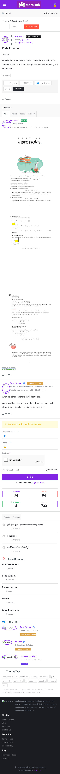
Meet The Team (8, 719)
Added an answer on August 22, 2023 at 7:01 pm (27, 390)
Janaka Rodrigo (28, 656)
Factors (5, 599)
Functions (12, 536)
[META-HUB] (29, 4)
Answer (18, 88)
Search (8, 13)
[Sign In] (55, 4)
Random (31, 114)
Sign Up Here (38, 483)
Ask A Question (51, 13)
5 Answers (16, 528)
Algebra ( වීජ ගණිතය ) (25, 43)
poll (52, 677)
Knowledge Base (9, 755)
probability (7, 681)
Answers (16, 517)
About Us (6, 726)
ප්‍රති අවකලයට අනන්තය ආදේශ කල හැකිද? (25, 524)
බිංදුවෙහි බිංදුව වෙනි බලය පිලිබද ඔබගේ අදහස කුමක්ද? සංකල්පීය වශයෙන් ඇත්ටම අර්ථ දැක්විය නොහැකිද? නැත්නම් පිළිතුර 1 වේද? (28, 690)
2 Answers (10, 591)
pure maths (18, 681)
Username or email (10, 431)
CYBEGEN (37, 770)
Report (7, 99)
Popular (7, 517)
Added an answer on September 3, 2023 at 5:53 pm (29, 127)
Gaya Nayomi (26, 627)
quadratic (32, 681)
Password (7, 442)
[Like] (11, 35)
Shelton (18, 642)
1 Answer (10, 568)
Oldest (14, 114)
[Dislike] (11, 43)
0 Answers (10, 580)
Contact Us (6, 730)
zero (5, 685)
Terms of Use (7, 739)
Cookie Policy (7, 746)
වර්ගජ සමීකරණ (9, 576)
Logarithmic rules (10, 610)
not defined (44, 677)
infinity (34, 677)
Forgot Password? (51, 470)
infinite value (24, 677)
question (6, 76)
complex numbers (10, 677)
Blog (4, 723)
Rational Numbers (10, 564)
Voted (6, 114)
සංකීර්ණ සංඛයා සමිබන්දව (18, 547)
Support (5, 758)
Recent (22, 114)
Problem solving (9, 587)
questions (52, 681)
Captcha (6, 453)
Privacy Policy (7, 742)
